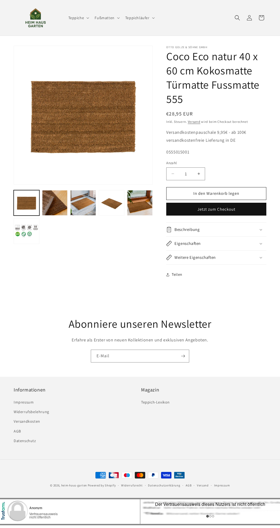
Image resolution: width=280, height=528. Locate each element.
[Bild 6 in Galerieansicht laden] (26, 231)
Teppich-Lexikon (155, 402)
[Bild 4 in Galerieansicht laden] (111, 203)
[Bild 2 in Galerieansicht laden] (55, 203)
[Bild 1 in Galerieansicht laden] (26, 203)
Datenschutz (25, 440)
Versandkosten (27, 421)
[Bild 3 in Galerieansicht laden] (83, 203)
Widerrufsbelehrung (31, 411)
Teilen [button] (177, 274)
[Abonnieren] (183, 356)
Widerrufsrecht (132, 485)
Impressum (24, 402)
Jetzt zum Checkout (216, 209)
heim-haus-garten (74, 485)
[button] (78, 18)
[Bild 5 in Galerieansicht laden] (140, 203)
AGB (17, 431)
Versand (194, 122)
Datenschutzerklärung (164, 485)
